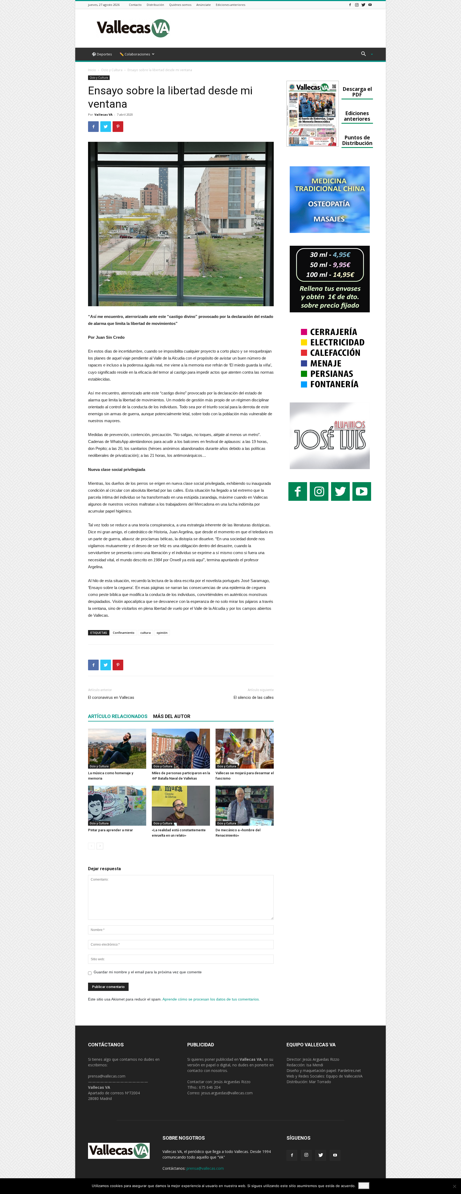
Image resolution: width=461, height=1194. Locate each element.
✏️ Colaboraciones (135, 54)
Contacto (135, 5)
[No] (454, 1186)
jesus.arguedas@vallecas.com (227, 1092)
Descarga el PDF (357, 91)
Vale (363, 1186)
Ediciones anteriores (230, 5)
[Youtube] (370, 4)
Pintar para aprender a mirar (110, 830)
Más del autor (171, 716)
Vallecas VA (103, 114)
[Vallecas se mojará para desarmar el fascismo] (245, 749)
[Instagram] (357, 4)
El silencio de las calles (254, 697)
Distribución (155, 5)
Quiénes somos (180, 5)
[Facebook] (350, 4)
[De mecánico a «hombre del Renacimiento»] (245, 806)
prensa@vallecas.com (106, 1076)
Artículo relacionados (118, 716)
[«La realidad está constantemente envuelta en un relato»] (181, 806)
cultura (145, 633)
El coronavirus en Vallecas (111, 697)
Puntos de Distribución (357, 140)
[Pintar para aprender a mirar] (117, 806)
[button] (365, 54)
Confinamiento (123, 633)
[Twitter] (363, 4)
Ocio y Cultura (111, 70)
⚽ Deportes (102, 54)
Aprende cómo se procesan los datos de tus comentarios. (211, 999)
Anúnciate (203, 5)
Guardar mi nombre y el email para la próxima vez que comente (148, 972)
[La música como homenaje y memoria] (117, 749)
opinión (162, 633)
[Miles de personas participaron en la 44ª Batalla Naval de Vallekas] (181, 749)
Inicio (92, 70)
